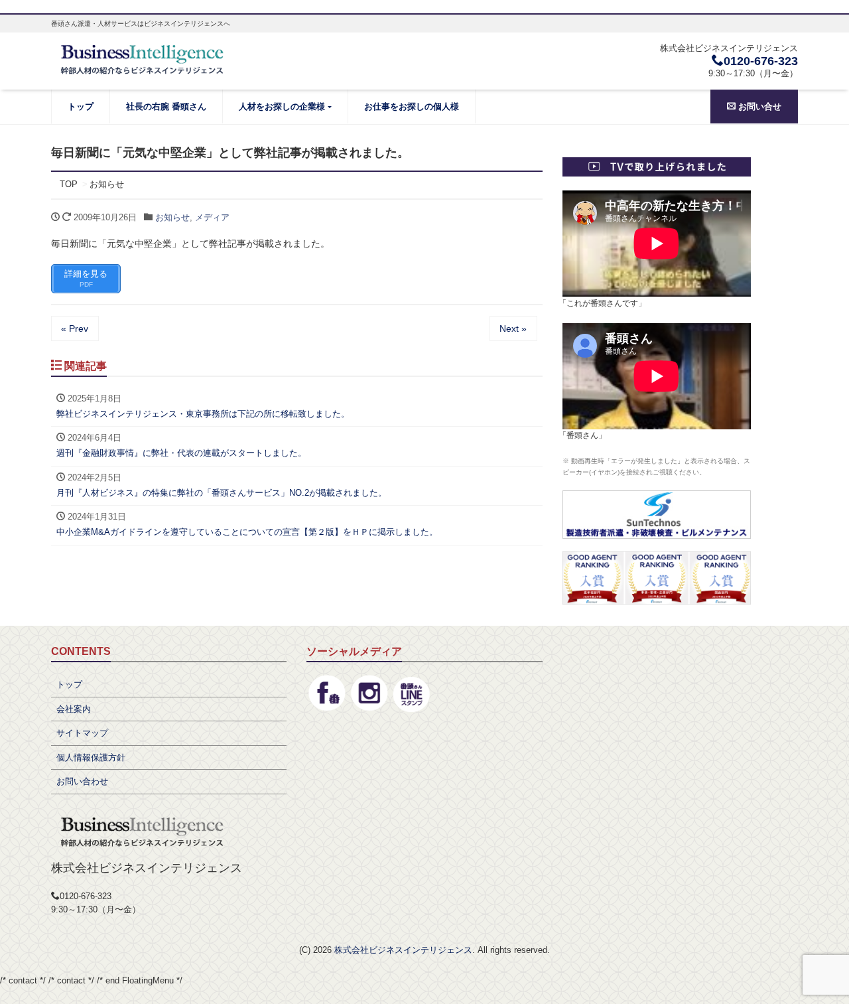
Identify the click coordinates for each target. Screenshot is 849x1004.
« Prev (74, 328)
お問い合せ (758, 106)
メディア (212, 217)
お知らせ (172, 217)
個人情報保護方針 (90, 757)
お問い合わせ (82, 781)
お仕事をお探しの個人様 (411, 106)
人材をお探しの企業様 (282, 106)
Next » (513, 328)
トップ (81, 106)
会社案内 (73, 709)
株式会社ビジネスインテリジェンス (403, 950)
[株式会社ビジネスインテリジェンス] (143, 58)
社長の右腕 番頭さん (166, 106)
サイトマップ (82, 733)
